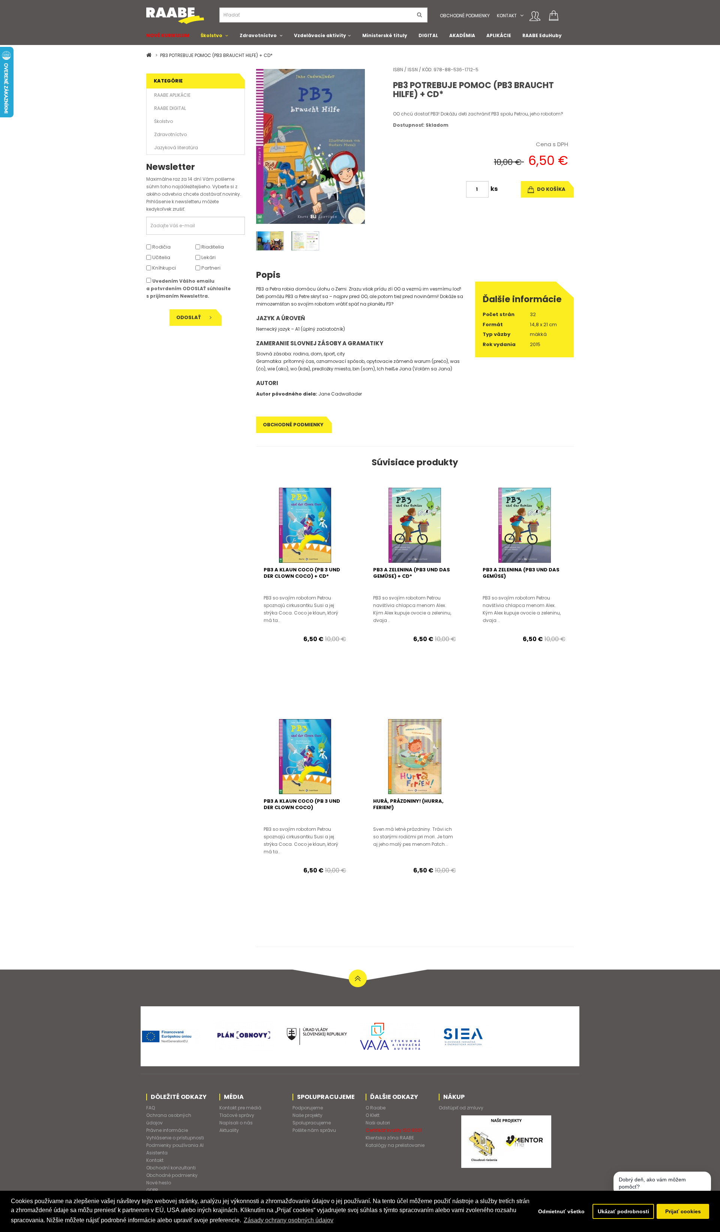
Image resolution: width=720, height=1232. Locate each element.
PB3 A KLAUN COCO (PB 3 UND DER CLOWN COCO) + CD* (302, 573)
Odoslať (189, 317)
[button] (522, 15)
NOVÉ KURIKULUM (167, 35)
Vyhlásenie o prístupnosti (175, 1138)
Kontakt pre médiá (240, 1108)
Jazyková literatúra (176, 147)
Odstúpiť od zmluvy (461, 1108)
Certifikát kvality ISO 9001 (394, 1130)
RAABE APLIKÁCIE (172, 95)
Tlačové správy (236, 1115)
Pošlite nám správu (314, 1130)
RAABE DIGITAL (170, 108)
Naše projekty (307, 1115)
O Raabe (376, 1108)
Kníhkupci (163, 267)
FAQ (150, 1108)
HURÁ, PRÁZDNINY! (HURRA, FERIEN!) (408, 804)
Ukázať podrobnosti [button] (623, 1211)
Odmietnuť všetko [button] (561, 1211)
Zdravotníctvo (258, 35)
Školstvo (211, 35)
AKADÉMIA (462, 35)
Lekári (208, 257)
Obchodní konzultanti (171, 1168)
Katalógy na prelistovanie (395, 1145)
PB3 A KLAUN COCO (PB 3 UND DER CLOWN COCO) (302, 804)
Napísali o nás (236, 1123)
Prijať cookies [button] (683, 1211)
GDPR (152, 1190)
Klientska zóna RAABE (390, 1138)
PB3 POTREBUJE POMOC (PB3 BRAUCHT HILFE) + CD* (216, 55)
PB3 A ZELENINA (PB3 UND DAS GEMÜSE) (521, 573)
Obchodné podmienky (465, 15)
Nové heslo (158, 1183)
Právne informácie (167, 1130)
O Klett (373, 1115)
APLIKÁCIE (498, 35)
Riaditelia (212, 246)
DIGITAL (428, 35)
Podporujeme (307, 1108)
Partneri (210, 267)
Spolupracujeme (311, 1123)
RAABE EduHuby (542, 35)
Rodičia (161, 246)
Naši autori (378, 1123)
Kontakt (507, 15)
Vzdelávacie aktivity (320, 35)
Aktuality (229, 1130)
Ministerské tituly (384, 35)
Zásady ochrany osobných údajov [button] (288, 1220)
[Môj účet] (535, 16)
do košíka (551, 189)
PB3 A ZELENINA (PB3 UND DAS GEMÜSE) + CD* (411, 573)
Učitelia (160, 257)
